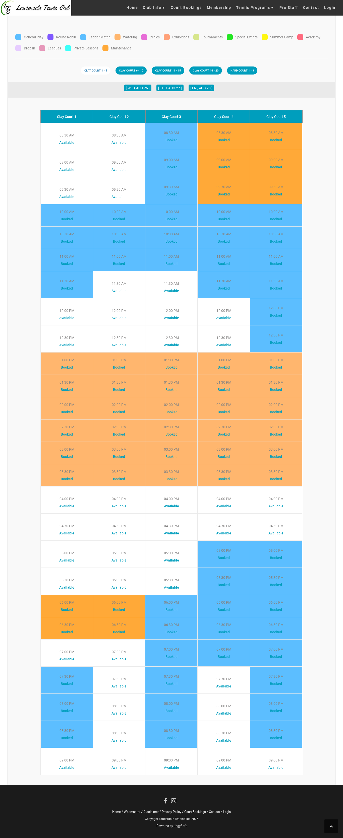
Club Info (154, 7)
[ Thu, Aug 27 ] (170, 88)
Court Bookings (186, 7)
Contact (311, 7)
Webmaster (132, 811)
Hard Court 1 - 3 (242, 70)
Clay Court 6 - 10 (131, 70)
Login (329, 7)
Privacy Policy (171, 811)
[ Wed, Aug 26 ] (138, 88)
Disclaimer (151, 811)
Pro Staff (288, 7)
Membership (219, 7)
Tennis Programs (255, 7)
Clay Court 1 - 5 (95, 70)
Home (132, 7)
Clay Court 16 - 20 (205, 70)
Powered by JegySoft (171, 825)
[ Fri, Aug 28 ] (201, 88)
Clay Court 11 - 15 (168, 70)
